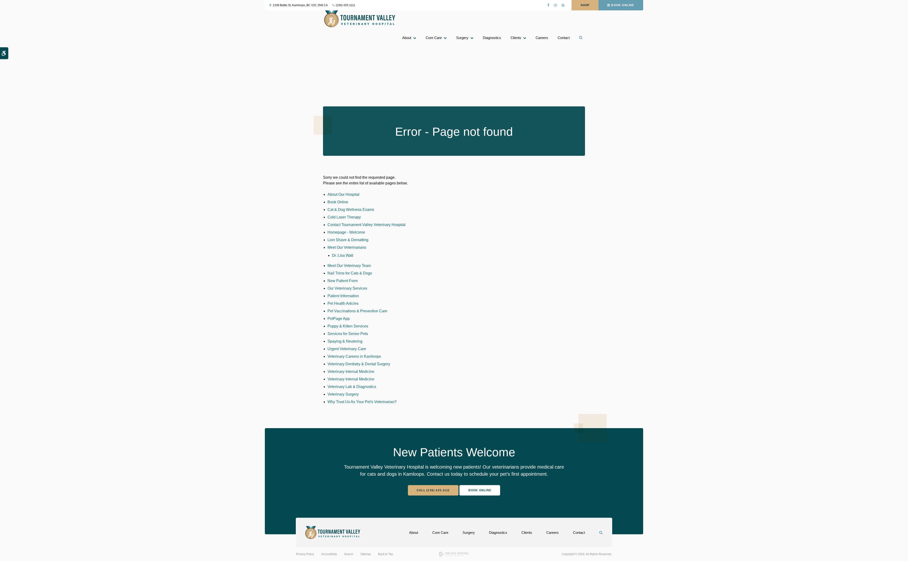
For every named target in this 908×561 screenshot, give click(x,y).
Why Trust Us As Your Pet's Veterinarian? (362, 402)
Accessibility (329, 554)
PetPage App (338, 319)
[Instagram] (555, 5)
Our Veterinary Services (347, 288)
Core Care (440, 533)
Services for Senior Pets (347, 334)
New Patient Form (342, 281)
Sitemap (365, 554)
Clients (526, 533)
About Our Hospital (343, 194)
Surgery (469, 533)
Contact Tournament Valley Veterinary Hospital (366, 225)
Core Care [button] (434, 38)
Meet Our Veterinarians (346, 247)
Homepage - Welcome (346, 232)
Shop (585, 5)
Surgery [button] (462, 38)
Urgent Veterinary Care (346, 349)
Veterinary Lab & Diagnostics (351, 387)
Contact (564, 38)
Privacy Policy (305, 554)
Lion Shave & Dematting (347, 240)
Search (348, 554)
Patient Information (343, 296)
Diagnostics (492, 38)
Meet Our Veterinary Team (349, 266)
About (413, 533)
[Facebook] (548, 5)
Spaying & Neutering (344, 341)
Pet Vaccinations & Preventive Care (357, 311)
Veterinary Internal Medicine (350, 372)
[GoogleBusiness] (563, 5)
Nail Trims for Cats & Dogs (349, 273)
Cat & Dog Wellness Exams (350, 210)
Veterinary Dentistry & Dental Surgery (358, 364)
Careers (542, 38)
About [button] (406, 38)
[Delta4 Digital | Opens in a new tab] (454, 555)
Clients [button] (516, 38)
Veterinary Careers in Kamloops (354, 356)
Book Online (622, 5)
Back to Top (385, 554)
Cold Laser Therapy (344, 217)
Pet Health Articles (342, 303)
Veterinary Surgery (343, 394)
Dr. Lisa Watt (342, 255)
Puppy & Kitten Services (347, 326)
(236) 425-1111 (345, 5)
